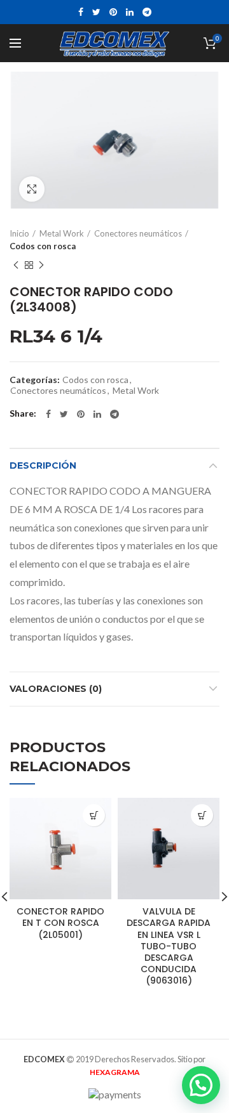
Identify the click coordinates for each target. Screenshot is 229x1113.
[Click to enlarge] (32, 189)
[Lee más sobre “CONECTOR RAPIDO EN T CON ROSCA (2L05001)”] (94, 815)
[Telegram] (147, 12)
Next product (41, 265)
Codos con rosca (43, 246)
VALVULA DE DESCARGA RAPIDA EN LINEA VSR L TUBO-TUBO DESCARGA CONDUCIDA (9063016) (169, 946)
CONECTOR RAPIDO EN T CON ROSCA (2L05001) (60, 923)
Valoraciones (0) (56, 688)
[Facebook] (81, 12)
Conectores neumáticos (138, 233)
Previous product (16, 265)
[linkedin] (129, 12)
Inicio (19, 233)
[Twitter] (96, 12)
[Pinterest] (113, 12)
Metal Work (61, 233)
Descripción (43, 465)
